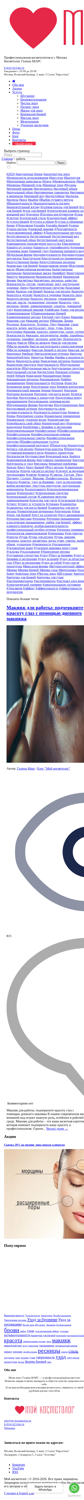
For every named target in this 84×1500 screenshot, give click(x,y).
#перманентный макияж (23, 390)
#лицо (65, 317)
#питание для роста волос (52, 394)
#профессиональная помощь (50, 434)
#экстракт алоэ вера (70, 581)
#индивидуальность (47, 254)
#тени (76, 511)
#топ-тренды (74, 533)
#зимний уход (39, 251)
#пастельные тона (43, 386)
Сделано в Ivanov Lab (19, 1493)
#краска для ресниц (57, 291)
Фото (16, 132)
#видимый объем (65, 188)
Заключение (46, 1315)
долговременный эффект (47, 1331)
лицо (48, 1341)
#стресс (12, 504)
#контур (12, 276)
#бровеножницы (63, 181)
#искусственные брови (23, 262)
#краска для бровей (29, 291)
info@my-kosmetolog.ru (17, 1420)
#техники (39, 518)
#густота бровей (18, 221)
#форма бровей (28, 570)
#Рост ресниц (54, 467)
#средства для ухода (43, 500)
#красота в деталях (20, 295)
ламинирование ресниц (34, 1341)
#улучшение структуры (23, 555)
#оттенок (57, 383)
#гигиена (32, 214)
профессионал (30, 1352)
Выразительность (14, 1315)
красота (13, 1340)
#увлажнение (61, 544)
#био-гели (56, 177)
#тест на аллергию (44, 515)
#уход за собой (51, 562)
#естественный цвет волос (55, 240)
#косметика (25, 280)
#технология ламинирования (27, 533)
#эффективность (46, 588)
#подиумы (46, 405)
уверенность (45, 1357)
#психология (15, 456)
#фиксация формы (35, 566)
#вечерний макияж (20, 188)
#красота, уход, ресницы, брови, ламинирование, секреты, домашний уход (44, 306)
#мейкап (28, 353)
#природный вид (53, 423)
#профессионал (45, 430)
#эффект (29, 588)
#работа (74, 456)
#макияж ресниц (37, 320)
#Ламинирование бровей (48, 313)
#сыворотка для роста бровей (27, 507)
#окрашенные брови (56, 375)
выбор (23, 1331)
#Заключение (71, 243)
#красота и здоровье (47, 295)
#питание (70, 390)
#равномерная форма (21, 460)
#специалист (26, 493)
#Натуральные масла (36, 368)
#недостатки (45, 372)
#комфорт (59, 273)
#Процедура (58, 445)
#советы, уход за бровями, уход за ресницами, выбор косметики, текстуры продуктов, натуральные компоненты (44, 485)
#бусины (70, 185)
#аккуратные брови (29, 174)
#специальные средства (51, 493)
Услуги (17, 92)
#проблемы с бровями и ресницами (47, 427)
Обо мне (18, 85)
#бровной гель (31, 185)
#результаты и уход (20, 463)
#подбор (12, 397)
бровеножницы (63, 1325)
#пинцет (57, 390)
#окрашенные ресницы (23, 379)
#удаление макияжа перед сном (55, 548)
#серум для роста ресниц (37, 471)
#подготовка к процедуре (36, 397)
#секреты (13, 471)
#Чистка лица (46, 573)
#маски (12, 342)
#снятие (31, 474)
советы (64, 1352)
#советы (43, 474)
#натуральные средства (67, 368)
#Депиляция (24, 225)
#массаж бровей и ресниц (49, 350)
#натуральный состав (21, 372)
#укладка (13, 551)
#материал (14, 353)
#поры (11, 416)
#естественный (40, 236)
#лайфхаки (52, 309)
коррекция (61, 1335)
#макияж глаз (16, 320)
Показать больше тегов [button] (23, 599)
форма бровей (35, 1362)
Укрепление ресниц (15, 1320)
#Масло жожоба (18, 346)
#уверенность (41, 544)
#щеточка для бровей (21, 577)
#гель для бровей (34, 210)
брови (11, 1330)
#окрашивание (50, 379)
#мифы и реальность (69, 357)
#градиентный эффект (62, 218)
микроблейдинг (13, 1345)
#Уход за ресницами (27, 562)
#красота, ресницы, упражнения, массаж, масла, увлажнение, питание (41, 300)
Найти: (11, 162)
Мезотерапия (29, 121)
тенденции (9, 1358)
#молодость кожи (28, 361)
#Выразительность (19, 203)
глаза (30, 1331)
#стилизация (66, 500)
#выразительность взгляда (51, 203)
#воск (23, 199)
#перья (46, 390)
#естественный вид (65, 236)
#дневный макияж (41, 229)
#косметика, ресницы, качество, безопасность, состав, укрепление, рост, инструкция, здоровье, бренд (43, 284)
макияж (61, 1340)
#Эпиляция (14, 588)
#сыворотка (68, 504)
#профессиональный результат (28, 445)
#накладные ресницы (55, 361)
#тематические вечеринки (35, 511)
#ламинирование (18, 313)
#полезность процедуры (50, 412)
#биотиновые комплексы (24, 181)
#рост (21, 467)
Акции (17, 88)
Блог (15, 136)
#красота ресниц (18, 298)
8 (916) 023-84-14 (14, 67)
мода (25, 1346)
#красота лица (72, 295)
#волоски (71, 196)
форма (21, 1362)
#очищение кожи (18, 386)
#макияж (77, 317)
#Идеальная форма (19, 254)
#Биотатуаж (72, 177)
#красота (77, 291)
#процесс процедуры (59, 452)
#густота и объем (42, 221)
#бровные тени (52, 185)
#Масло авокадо (39, 342)
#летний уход (51, 317)
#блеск (47, 181)
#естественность (18, 236)
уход (61, 1356)
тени (17, 1358)
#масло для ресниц (64, 342)
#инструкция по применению (62, 258)
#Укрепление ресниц (55, 551)
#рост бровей (35, 467)
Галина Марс (26, 768)
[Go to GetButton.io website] (74, 1496)
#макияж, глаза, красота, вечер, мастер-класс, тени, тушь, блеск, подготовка (43, 328)
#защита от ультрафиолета (51, 247)
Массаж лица (29, 118)
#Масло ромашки (19, 350)
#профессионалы (18, 434)
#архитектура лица (56, 174)
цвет (49, 1362)
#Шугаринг (65, 573)
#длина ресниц (17, 229)
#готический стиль (33, 218)
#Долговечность (65, 229)
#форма (12, 570)
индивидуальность (17, 1335)
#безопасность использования (27, 177)
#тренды (12, 537)
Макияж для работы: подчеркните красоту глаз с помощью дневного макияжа (45, 613)
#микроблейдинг (18, 357)
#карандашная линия (53, 265)
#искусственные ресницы (57, 262)
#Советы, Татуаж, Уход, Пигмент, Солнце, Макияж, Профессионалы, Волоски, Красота (45, 478)
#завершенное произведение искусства (34, 243)
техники (25, 1358)
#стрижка (52, 504)
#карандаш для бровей (22, 265)
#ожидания (34, 375)
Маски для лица (31, 110)
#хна (80, 570)
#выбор (33, 199)
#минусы (37, 357)
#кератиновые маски (36, 273)
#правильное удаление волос (27, 419)
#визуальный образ (20, 192)
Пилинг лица (29, 107)
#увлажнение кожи (20, 548)
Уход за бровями (42, 1319)
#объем (20, 375)
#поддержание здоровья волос (49, 401)
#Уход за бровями (61, 555)
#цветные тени (25, 573)
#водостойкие (55, 196)
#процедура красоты (48, 449)
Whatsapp (9, 1428)
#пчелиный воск (57, 456)
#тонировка (56, 533)
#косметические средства (46, 287)
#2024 (11, 174)
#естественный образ (21, 240)
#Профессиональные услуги (39, 441)
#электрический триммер (24, 584)
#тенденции (62, 511)
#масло (22, 342)
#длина (74, 225)
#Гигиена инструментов (56, 214)
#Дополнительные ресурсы (63, 232)
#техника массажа (19, 518)
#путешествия (35, 456)
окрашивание (46, 1345)
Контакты (19, 140)
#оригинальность (38, 383)
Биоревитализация (33, 99)
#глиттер (13, 218)
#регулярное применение (54, 460)
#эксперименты (45, 581)
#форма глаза (49, 570)
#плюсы (76, 394)
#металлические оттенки (51, 353)
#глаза (78, 214)
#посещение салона (29, 416)
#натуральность (48, 364)
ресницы (49, 1350)
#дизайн (39, 225)
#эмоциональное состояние (62, 584)
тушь (32, 1357)
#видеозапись (43, 188)
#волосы (12, 199)
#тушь (23, 537)
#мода (11, 361)
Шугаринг (27, 96)
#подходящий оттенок (22, 408)
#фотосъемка (67, 570)
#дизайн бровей (57, 225)
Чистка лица (29, 103)
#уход (44, 555)
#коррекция (27, 276)
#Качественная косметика (33, 269)
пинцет (8, 1351)
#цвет (10, 573)
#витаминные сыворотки (51, 192)
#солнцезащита (35, 489)
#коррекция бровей (48, 276)
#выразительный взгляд (23, 207)
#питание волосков (20, 394)
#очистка (70, 383)
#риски (12, 467)
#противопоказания (20, 430)
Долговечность (32, 1315)
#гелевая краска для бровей (59, 207)
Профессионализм (62, 1315)
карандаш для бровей (43, 1335)
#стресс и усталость (31, 504)
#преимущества (58, 419)
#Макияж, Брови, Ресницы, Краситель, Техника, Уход (40, 322)
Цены (16, 129)
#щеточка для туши (50, 577)
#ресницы (41, 463)
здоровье (64, 1331)
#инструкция (31, 258)
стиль (73, 1351)
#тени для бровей (19, 515)
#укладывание (30, 551)
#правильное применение (62, 416)
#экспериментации (20, 581)
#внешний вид (34, 196)
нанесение (33, 1346)
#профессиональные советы (26, 438)
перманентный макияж (66, 1346)
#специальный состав (22, 496)
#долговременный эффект (25, 232)
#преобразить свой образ (24, 423)
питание (17, 1351)
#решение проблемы (63, 463)
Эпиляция (50, 1325)
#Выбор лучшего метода (56, 199)
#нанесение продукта (21, 364)
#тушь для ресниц (41, 537)
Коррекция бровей (33, 114)
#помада (73, 412)
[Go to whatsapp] (74, 1488)
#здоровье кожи (17, 251)
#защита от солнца (19, 247)
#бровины (14, 185)
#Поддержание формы (22, 405)
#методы (76, 353)
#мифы (49, 357)
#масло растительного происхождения (56, 346)
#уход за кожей (48, 559)
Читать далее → (57, 1128)
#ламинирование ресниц (24, 317)
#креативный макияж (29, 309)
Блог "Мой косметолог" (53, 768)
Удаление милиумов (34, 125)
